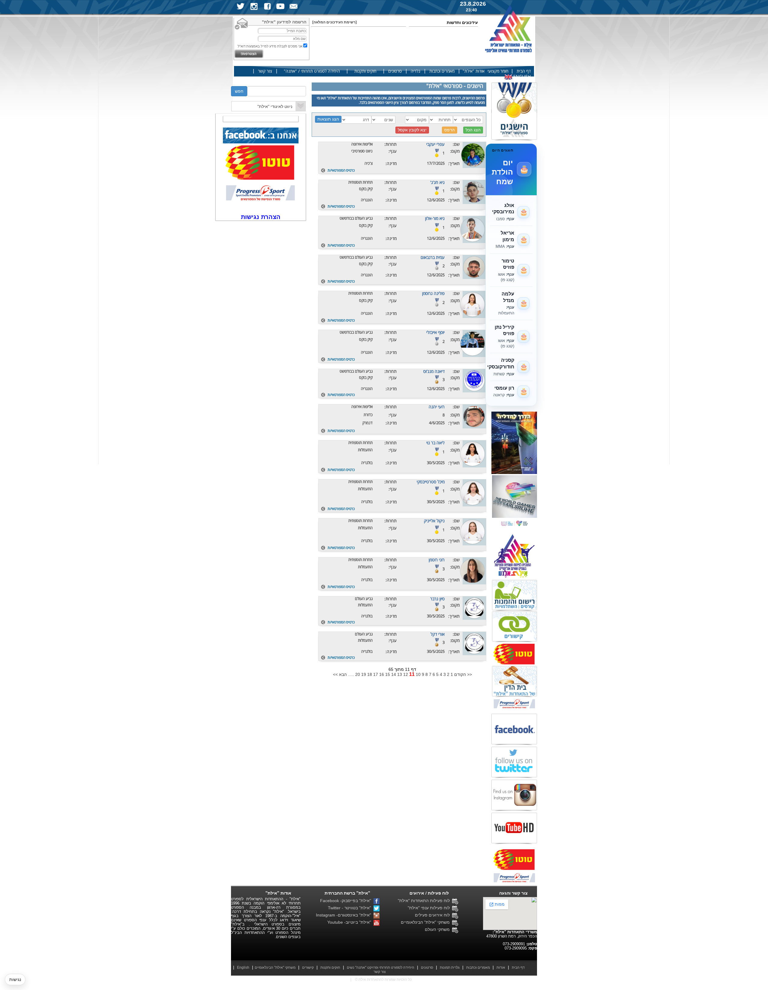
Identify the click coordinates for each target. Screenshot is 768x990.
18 (369, 674)
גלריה (415, 71)
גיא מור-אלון (435, 218)
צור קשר (265, 71)
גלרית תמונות (450, 967)
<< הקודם (463, 674)
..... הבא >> (343, 674)
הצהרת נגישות (260, 217)
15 (387, 674)
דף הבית (524, 71)
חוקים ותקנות (365, 71)
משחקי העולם (438, 929)
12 (405, 674)
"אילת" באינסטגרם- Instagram (345, 915)
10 (418, 674)
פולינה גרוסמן (433, 293)
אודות (500, 967)
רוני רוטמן (437, 559)
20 (357, 674)
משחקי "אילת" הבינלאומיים (426, 922)
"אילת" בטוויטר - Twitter (351, 907)
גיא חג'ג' (437, 182)
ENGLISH (521, 76)
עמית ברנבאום (433, 257)
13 (399, 674)
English (243, 967)
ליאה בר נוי (435, 443)
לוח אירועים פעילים (433, 915)
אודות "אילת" (473, 71)
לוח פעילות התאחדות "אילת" (425, 900)
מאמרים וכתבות (441, 71)
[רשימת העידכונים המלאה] (334, 22)
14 (393, 674)
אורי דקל (437, 634)
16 (381, 674)
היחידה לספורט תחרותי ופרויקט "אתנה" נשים (380, 967)
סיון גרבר (437, 599)
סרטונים (395, 71)
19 (363, 674)
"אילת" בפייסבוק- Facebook (347, 900)
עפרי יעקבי (435, 144)
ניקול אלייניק (434, 521)
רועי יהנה (437, 407)
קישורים (308, 967)
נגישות (15, 979)
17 (375, 674)
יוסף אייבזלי (435, 332)
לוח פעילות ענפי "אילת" (430, 907)
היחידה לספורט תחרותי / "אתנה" (312, 71)
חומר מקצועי (498, 71)
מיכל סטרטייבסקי (431, 481)
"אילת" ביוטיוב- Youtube (350, 922)
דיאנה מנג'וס (434, 371)
